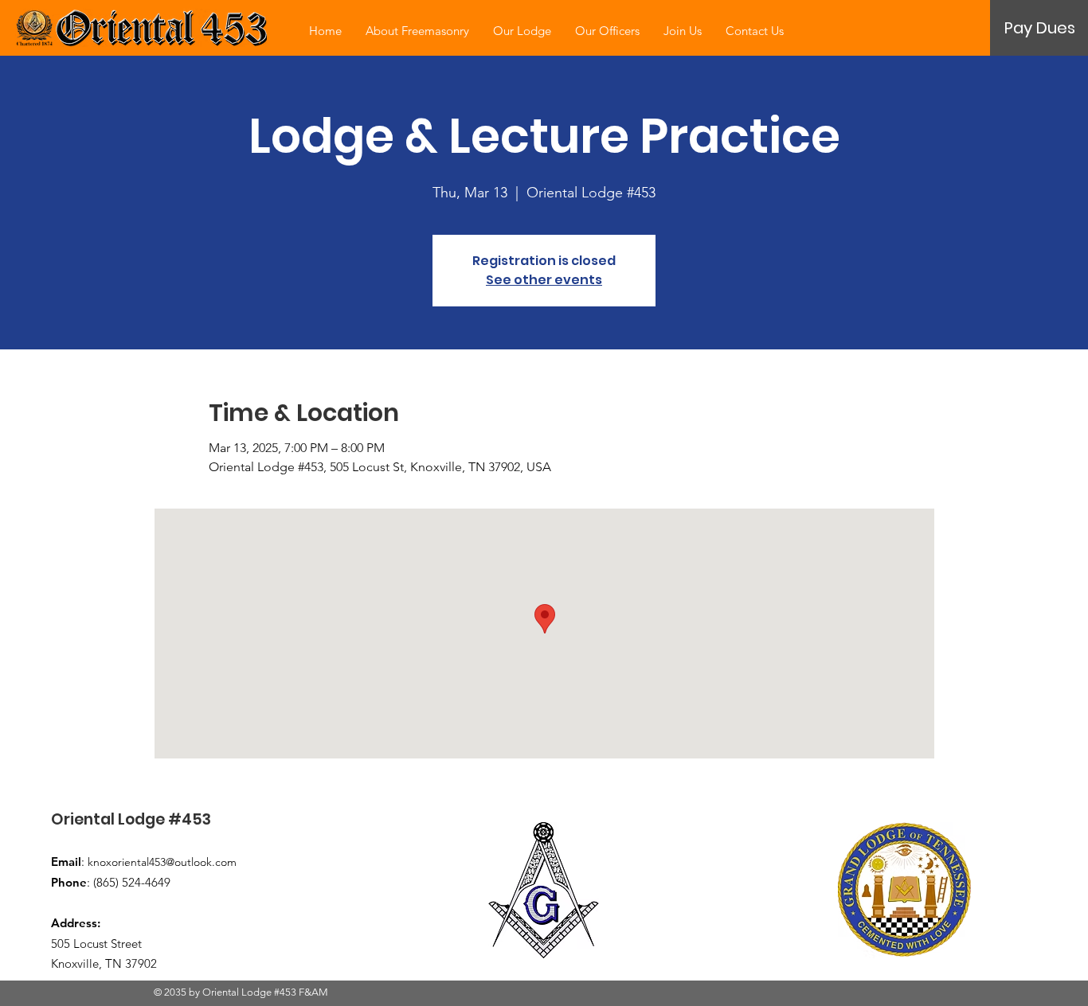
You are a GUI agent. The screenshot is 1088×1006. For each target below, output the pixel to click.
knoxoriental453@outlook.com (162, 862)
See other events (544, 280)
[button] (1039, 28)
